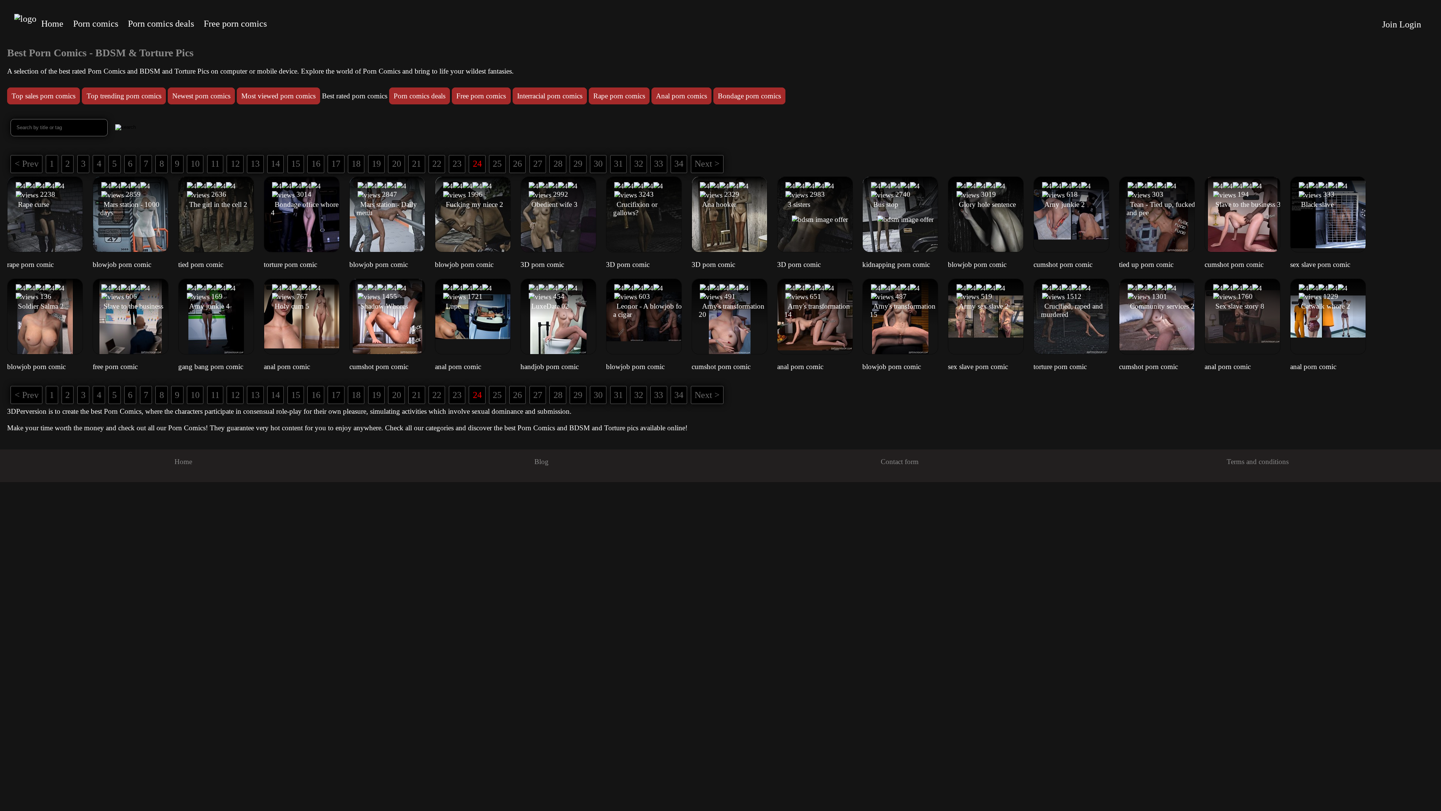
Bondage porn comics (749, 96)
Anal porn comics (681, 96)
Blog (541, 462)
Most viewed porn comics (278, 96)
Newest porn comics (201, 96)
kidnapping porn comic (896, 264)
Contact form (900, 462)
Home (52, 24)
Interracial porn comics (549, 96)
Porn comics (95, 24)
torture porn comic (290, 264)
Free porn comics (235, 24)
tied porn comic (200, 264)
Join (1389, 24)
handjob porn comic (549, 367)
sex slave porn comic (1320, 264)
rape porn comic (30, 264)
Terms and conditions (1258, 462)
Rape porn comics (619, 96)
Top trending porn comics (124, 96)
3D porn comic (542, 264)
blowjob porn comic (122, 264)
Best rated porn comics (354, 96)
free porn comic (115, 367)
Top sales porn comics (43, 96)
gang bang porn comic (210, 367)
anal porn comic (287, 367)
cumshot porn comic (1062, 264)
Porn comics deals (161, 24)
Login (1410, 24)
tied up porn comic (1146, 264)
